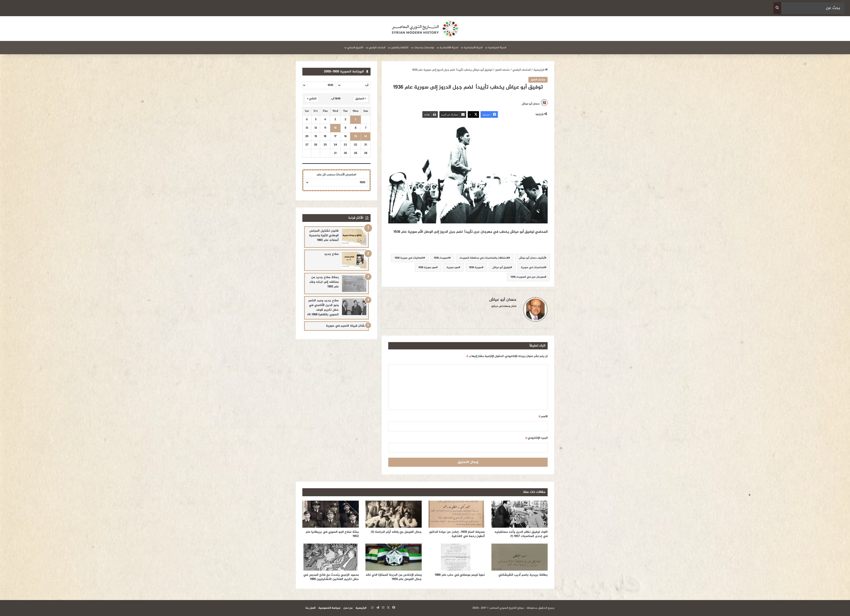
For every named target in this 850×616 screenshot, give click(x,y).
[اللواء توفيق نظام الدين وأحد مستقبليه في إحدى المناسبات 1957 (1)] (519, 514)
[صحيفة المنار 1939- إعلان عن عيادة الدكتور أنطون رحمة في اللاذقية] (456, 514)
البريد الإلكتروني (536, 438)
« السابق (360, 98)
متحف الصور (502, 70)
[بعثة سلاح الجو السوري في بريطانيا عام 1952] (330, 514)
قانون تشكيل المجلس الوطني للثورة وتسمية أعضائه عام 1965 (324, 235)
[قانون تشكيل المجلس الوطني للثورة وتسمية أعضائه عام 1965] (354, 237)
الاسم (543, 416)
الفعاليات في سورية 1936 (409, 258)
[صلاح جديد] (354, 260)
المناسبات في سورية (533, 267)
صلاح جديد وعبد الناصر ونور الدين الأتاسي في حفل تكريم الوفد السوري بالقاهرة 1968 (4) (323, 307)
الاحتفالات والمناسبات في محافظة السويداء (484, 258)
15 (355, 136)
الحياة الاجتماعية (473, 47)
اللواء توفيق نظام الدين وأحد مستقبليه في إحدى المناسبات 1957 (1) (521, 534)
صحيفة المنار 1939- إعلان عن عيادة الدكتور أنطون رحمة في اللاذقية (457, 534)
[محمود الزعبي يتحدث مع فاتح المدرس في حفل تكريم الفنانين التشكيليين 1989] (330, 557)
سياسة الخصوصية (329, 608)
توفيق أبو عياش (501, 267)
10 (335, 128)
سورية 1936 (475, 267)
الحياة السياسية (497, 47)
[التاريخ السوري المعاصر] (425, 29)
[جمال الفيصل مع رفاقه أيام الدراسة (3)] (393, 514)
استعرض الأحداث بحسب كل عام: (336, 174)
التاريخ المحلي (355, 47)
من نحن (348, 608)
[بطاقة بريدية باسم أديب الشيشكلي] (519, 557)
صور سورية (452, 267)
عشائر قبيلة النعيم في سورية (346, 325)
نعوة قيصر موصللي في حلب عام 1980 (460, 574)
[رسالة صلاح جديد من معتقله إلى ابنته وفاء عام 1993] (354, 283)
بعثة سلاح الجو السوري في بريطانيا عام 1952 (332, 534)
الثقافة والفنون (399, 47)
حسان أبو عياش (531, 103)
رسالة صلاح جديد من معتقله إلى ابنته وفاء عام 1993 (324, 282)
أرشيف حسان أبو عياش (532, 258)
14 (365, 136)
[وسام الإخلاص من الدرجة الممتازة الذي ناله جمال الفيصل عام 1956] (393, 557)
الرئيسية (539, 70)
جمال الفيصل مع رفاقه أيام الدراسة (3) (396, 532)
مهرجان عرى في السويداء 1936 (528, 277)
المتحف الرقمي (377, 47)
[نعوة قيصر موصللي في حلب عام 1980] (456, 557)
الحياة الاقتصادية (449, 47)
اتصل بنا (310, 608)
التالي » (311, 98)
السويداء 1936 (441, 258)
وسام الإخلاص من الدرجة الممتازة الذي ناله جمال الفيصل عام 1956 (394, 577)
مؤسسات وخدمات (424, 47)
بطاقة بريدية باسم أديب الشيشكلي (523, 574)
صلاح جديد (331, 254)
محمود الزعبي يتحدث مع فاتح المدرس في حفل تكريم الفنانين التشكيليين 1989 (331, 577)
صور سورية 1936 (427, 267)
